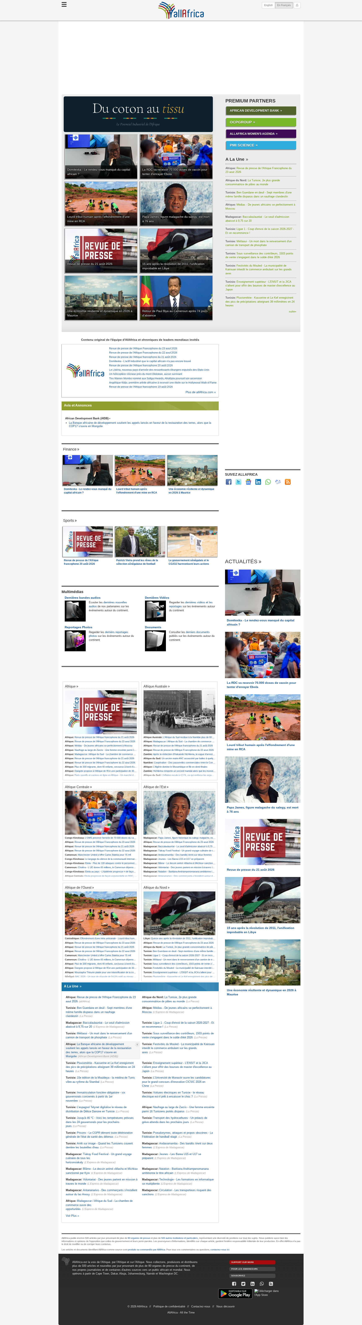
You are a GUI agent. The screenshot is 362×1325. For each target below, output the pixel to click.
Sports (68, 520)
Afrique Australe (155, 686)
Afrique (70, 686)
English (268, 5)
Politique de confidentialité (169, 1306)
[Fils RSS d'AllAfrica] (288, 482)
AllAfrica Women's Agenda (252, 133)
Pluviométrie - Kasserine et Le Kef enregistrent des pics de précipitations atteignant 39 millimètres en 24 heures (260, 301)
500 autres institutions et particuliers (179, 1238)
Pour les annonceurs (244, 1269)
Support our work (242, 1262)
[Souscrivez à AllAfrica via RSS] (270, 1284)
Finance (69, 449)
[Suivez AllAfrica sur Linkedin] (258, 482)
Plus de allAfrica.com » (201, 392)
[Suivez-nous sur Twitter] (243, 1284)
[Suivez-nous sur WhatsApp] (261, 1284)
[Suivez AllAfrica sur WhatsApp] (268, 482)
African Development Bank (254, 110)
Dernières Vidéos (157, 597)
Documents (153, 627)
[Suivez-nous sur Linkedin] (252, 1284)
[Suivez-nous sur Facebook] (234, 1284)
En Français (285, 5)
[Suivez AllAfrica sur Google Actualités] (248, 482)
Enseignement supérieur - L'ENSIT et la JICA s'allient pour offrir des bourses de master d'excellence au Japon (260, 285)
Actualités (241, 561)
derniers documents (198, 632)
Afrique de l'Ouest (78, 887)
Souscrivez (238, 1275)
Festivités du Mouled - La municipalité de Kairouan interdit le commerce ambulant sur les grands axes (258, 269)
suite (292, 311)
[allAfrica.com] (85, 370)
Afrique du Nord (155, 887)
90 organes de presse (139, 1238)
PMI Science (242, 145)
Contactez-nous (200, 1306)
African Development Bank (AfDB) (87, 418)
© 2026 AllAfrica (137, 1306)
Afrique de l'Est (155, 787)
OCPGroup (241, 122)
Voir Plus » (72, 1215)
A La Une (234, 159)
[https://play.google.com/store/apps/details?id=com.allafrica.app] (235, 1294)
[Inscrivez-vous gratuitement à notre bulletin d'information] (278, 482)
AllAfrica (181, 10)
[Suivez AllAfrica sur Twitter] (238, 482)
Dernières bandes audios (83, 597)
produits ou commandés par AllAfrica (146, 1249)
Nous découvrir (225, 1306)
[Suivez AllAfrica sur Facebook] (228, 482)
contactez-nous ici (220, 1249)
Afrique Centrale (77, 787)
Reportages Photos (78, 627)
